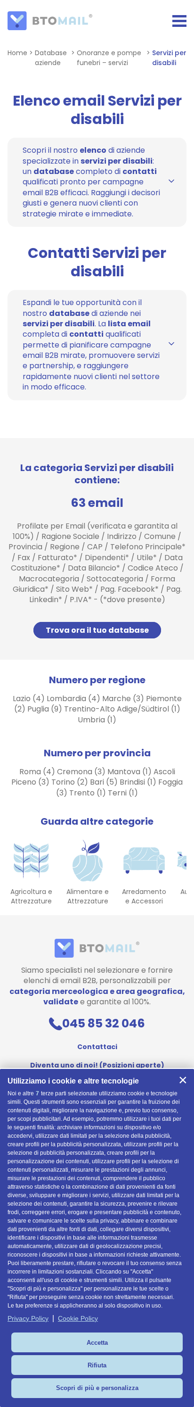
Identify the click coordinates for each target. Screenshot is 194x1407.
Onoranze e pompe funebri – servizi (109, 57)
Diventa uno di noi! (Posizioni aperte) (97, 1065)
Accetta (97, 1342)
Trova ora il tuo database (97, 630)
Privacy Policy (28, 1318)
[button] (182, 1080)
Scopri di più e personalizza (97, 1387)
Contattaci (97, 1046)
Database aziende (51, 57)
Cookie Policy (78, 1318)
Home (17, 53)
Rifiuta (97, 1365)
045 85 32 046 (103, 1023)
